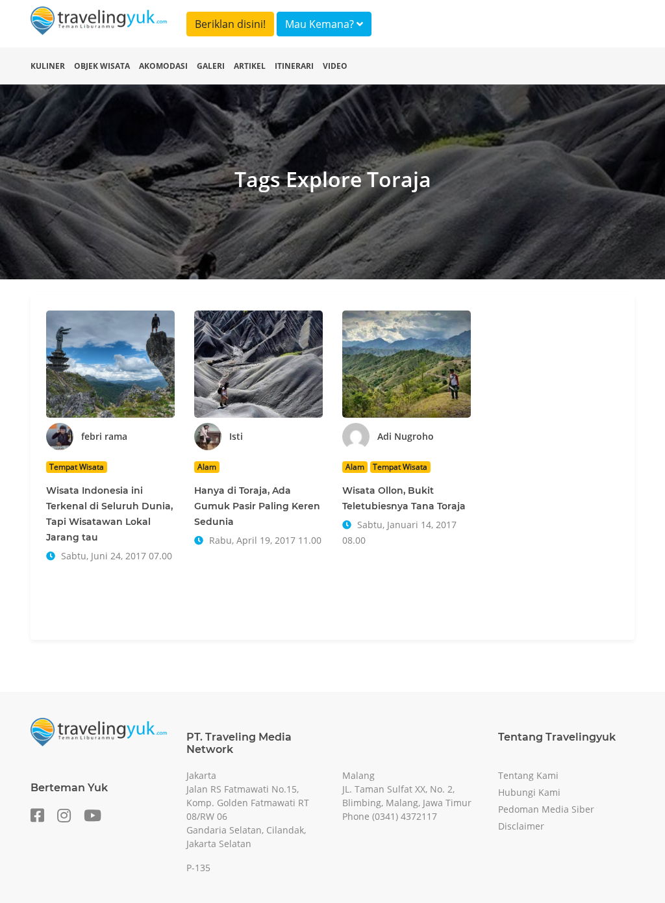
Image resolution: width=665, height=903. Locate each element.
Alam (206, 466)
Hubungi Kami (529, 792)
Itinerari (294, 65)
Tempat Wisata (76, 466)
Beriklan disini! (230, 24)
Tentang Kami (528, 775)
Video (335, 65)
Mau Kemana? (321, 24)
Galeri (211, 65)
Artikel (250, 65)
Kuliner (48, 65)
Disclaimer (521, 826)
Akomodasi (163, 65)
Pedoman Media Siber (546, 809)
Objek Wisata (102, 65)
